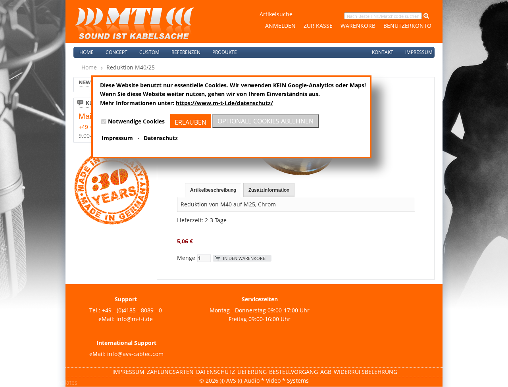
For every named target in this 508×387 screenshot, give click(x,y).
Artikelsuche (276, 14)
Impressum (419, 52)
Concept (116, 52)
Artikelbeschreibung (213, 190)
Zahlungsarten (170, 371)
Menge (186, 258)
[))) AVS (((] (134, 23)
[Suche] (425, 15)
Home (86, 52)
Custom (149, 52)
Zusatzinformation (268, 190)
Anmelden (280, 25)
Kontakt (382, 52)
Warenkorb (358, 25)
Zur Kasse (318, 25)
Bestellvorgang (293, 371)
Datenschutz (215, 371)
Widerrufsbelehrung (365, 371)
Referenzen (185, 52)
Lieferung (252, 371)
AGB (325, 371)
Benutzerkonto (407, 25)
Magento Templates (51, 382)
